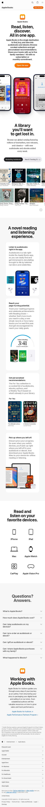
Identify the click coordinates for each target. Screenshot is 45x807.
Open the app (38, 7)
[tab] (13, 159)
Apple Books (7, 7)
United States (5, 796)
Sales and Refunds (26, 802)
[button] (32, 2)
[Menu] (42, 2)
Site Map (4, 804)
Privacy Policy (6, 802)
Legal (35, 802)
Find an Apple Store (18, 790)
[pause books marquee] (41, 209)
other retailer (30, 790)
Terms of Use (16, 802)
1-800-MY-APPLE (11, 792)
